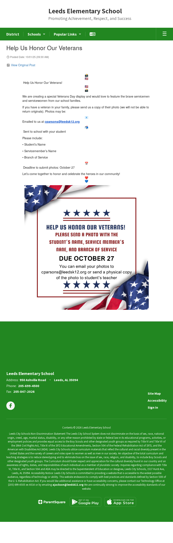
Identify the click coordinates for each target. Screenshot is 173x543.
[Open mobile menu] (164, 34)
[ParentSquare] (51, 502)
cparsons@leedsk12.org (62, 121)
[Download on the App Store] (120, 502)
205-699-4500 (28, 386)
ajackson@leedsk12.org (68, 484)
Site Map (154, 393)
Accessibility (157, 400)
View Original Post (23, 65)
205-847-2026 (24, 391)
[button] (36, 34)
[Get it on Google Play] (85, 502)
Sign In (153, 407)
